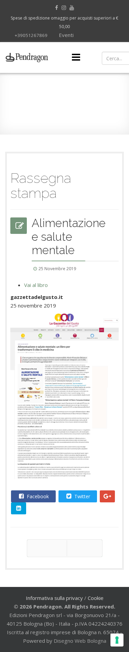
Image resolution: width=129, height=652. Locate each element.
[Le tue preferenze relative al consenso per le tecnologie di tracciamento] (116, 640)
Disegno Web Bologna (80, 640)
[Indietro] (47, 548)
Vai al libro (36, 284)
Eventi (65, 35)
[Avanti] (84, 548)
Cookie (96, 597)
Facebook (37, 496)
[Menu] (76, 57)
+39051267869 (30, 35)
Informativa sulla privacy (54, 597)
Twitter (81, 496)
